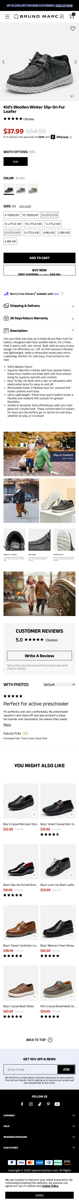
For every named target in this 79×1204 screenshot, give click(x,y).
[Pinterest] (48, 1104)
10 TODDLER (30, 215)
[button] (7, 17)
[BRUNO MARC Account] (62, 17)
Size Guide (25, 206)
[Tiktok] (39, 1104)
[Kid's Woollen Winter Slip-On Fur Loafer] (9, 189)
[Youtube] (57, 1104)
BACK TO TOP (36, 1040)
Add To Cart (39, 258)
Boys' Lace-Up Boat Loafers (58, 884)
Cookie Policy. (50, 1186)
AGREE (39, 1195)
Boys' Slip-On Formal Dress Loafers (25, 884)
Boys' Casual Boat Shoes (18, 1006)
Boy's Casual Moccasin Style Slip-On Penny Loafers (35, 824)
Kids (15, 161)
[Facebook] (22, 1104)
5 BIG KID (64, 232)
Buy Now (39, 270)
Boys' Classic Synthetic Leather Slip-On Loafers (33, 945)
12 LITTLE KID (13, 224)
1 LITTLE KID (52, 224)
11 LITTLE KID (50, 215)
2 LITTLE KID (12, 232)
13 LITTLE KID (33, 224)
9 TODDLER (12, 215)
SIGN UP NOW (64, 5)
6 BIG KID (10, 241)
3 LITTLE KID (31, 232)
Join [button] (66, 1069)
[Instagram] (30, 1104)
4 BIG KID (48, 232)
